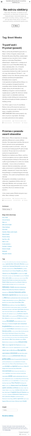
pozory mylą (13, 361)
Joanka (24, 313)
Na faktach (7, 345)
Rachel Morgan (19, 363)
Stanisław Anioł (13, 378)
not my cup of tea (23, 347)
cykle (6, 278)
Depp (16, 282)
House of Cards (15, 305)
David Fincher (10, 280)
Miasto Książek (5, 234)
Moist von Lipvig (9, 342)
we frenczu (10, 390)
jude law (23, 316)
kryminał (10, 320)
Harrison (10, 302)
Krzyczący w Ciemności (7, 323)
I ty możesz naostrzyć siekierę (15, 307)
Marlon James (9, 335)
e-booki (12, 287)
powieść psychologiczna (6, 361)
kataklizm (26, 316)
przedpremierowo (18, 361)
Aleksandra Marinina (19, 264)
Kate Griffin (11, 318)
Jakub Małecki (14, 309)
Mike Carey (12, 339)
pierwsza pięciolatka (9, 355)
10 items (5, 261)
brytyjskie (14, 273)
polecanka (6, 358)
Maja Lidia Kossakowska (23, 331)
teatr (19, 380)
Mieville (26, 337)
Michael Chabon (17, 337)
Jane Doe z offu (6, 239)
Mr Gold (13, 342)
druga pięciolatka (22, 284)
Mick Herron (22, 337)
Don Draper (11, 284)
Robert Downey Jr (21, 366)
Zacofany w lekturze (7, 246)
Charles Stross (5, 275)
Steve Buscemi (23, 378)
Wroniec (5, 394)
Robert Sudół (8, 368)
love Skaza (13, 331)
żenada (25, 401)
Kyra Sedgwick (22, 326)
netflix (3, 347)
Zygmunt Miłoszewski (6, 401)
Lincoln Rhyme (10, 328)
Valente (25, 387)
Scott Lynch (18, 373)
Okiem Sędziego (6, 227)
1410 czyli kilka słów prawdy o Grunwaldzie (14, 261)
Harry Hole (21, 302)
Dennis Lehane (5, 282)
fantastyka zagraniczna (9, 295)
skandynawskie (7, 378)
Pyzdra (9, 363)
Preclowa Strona (6, 236)
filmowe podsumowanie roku (13, 298)
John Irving (11, 316)
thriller (3, 385)
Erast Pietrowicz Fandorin (17, 289)
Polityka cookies (8, 430)
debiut (19, 280)
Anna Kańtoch (18, 268)
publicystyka (4, 363)
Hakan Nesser (22, 300)
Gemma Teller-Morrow (10, 300)
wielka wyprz (22, 390)
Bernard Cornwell (9, 270)
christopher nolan (10, 275)
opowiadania (6, 353)
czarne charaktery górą (15, 278)
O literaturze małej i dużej (20, 120)
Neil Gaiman (24, 344)
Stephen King (18, 378)
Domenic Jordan (21, 282)
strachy (9, 380)
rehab (11, 366)
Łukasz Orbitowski (16, 401)
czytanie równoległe (22, 278)
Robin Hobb (19, 368)
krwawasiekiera (7, 120)
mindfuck (21, 339)
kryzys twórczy (23, 321)
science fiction (13, 373)
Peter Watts (19, 353)
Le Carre (26, 326)
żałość (21, 401)
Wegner (13, 390)
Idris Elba (8, 307)
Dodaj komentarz (8, 122)
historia (4, 305)
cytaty (10, 278)
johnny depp (15, 316)
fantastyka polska (20, 292)
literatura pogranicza (24, 328)
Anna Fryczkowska (10, 268)
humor (22, 305)
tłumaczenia (14, 385)
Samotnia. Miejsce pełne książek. (9, 232)
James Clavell (4, 311)
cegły (25, 273)
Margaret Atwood (18, 333)
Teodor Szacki (8, 383)
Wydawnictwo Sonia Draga (7, 398)
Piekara (23, 353)
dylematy (5, 287)
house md (9, 305)
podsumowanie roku (18, 356)
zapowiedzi (20, 398)
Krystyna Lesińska (17, 321)
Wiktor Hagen (7, 392)
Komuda (22, 318)
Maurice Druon (4, 337)
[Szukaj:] (10, 410)
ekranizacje (23, 287)
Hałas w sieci (5, 241)
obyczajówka (21, 350)
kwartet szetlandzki (15, 326)
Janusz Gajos (15, 311)
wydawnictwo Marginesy (10, 396)
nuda (16, 350)
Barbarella (4, 251)
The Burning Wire (23, 383)
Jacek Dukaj (22, 307)
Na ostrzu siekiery (15, 9)
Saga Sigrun (22, 371)
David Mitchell (15, 280)
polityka (12, 359)
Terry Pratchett (15, 383)
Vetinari (7, 390)
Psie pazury (23, 361)
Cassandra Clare (21, 273)
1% (2, 261)
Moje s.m (4, 222)
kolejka (18, 318)
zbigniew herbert (26, 398)
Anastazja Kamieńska (15, 266)
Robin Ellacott (13, 368)
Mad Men (16, 331)
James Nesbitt (10, 311)
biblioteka (14, 270)
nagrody (11, 345)
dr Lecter (17, 284)
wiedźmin (17, 390)
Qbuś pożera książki (7, 224)
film (5, 297)
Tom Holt (6, 385)
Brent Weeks (8, 273)
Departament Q (12, 282)
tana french (16, 380)
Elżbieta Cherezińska (7, 289)
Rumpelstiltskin (17, 371)
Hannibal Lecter (5, 302)
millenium (17, 339)
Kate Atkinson (5, 318)
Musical (16, 342)
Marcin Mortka (5, 333)
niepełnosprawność (17, 347)
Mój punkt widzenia (6, 253)
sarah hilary (7, 373)
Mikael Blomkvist (5, 339)
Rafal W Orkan (24, 363)
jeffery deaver (20, 311)
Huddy (19, 305)
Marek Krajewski (11, 333)
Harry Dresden (15, 302)
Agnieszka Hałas (9, 264)
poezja (24, 355)
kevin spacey (15, 318)
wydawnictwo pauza (20, 396)
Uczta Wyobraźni (22, 385)
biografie (18, 271)
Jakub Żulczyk (26, 309)
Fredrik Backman (23, 297)
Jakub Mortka (20, 309)
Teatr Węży (4, 383)
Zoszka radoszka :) (6, 244)
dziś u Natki (5, 217)
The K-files (4, 229)
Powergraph (16, 359)
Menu (16, 25)
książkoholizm (7, 326)
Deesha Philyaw (23, 280)
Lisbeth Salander (17, 328)
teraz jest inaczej (6, 220)
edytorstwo (17, 287)
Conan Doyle (22, 275)
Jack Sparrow (9, 309)
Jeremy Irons (15, 313)
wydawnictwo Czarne (17, 394)
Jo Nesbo (19, 316)
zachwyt (15, 398)
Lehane (5, 328)
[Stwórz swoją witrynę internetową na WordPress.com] (15, 1)
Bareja (23, 268)
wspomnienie (9, 394)
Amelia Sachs (6, 266)
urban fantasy (21, 387)
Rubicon (13, 371)
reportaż (14, 366)
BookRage (22, 270)
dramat (15, 284)
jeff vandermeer (10, 313)
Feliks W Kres (18, 295)
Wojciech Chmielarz (21, 392)
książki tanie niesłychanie (20, 323)
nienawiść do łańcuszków (9, 347)
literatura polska (6, 331)
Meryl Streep (12, 337)
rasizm (3, 366)
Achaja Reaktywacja (24, 261)
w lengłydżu (13, 392)
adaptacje (3, 264)
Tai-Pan (12, 380)
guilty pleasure (16, 300)
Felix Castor (24, 295)
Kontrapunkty (4, 321)
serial (10, 376)
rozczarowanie (6, 371)
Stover (6, 380)
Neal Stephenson (17, 345)
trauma (10, 385)
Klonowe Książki (6, 248)
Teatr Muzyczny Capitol (24, 380)
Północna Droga (13, 363)
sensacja (22, 373)
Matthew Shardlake (24, 335)
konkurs (25, 318)
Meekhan (8, 337)
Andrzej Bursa (23, 266)
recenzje (7, 366)
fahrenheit (11, 292)
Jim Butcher (20, 313)
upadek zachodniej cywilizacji (10, 388)
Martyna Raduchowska (16, 335)
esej (8, 292)
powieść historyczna (23, 359)
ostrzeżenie (13, 353)
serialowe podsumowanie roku (18, 376)
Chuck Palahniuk (17, 275)
